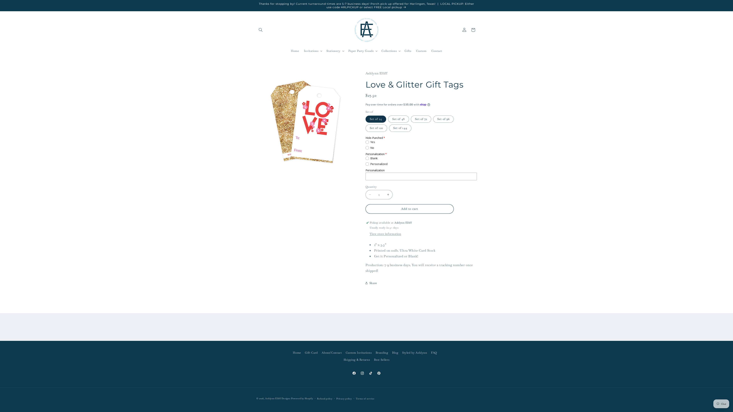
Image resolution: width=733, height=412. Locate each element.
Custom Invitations (359, 352)
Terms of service (365, 398)
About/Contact (332, 352)
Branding (382, 352)
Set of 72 (421, 119)
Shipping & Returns (357, 359)
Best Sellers (382, 359)
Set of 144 (400, 128)
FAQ (434, 352)
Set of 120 (376, 128)
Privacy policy (344, 398)
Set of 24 (376, 119)
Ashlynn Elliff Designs (277, 398)
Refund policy (325, 398)
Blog (395, 352)
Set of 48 (398, 119)
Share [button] (373, 283)
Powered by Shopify (302, 398)
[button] (260, 30)
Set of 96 (443, 119)
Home (297, 352)
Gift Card (311, 352)
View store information (385, 234)
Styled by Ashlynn (414, 352)
